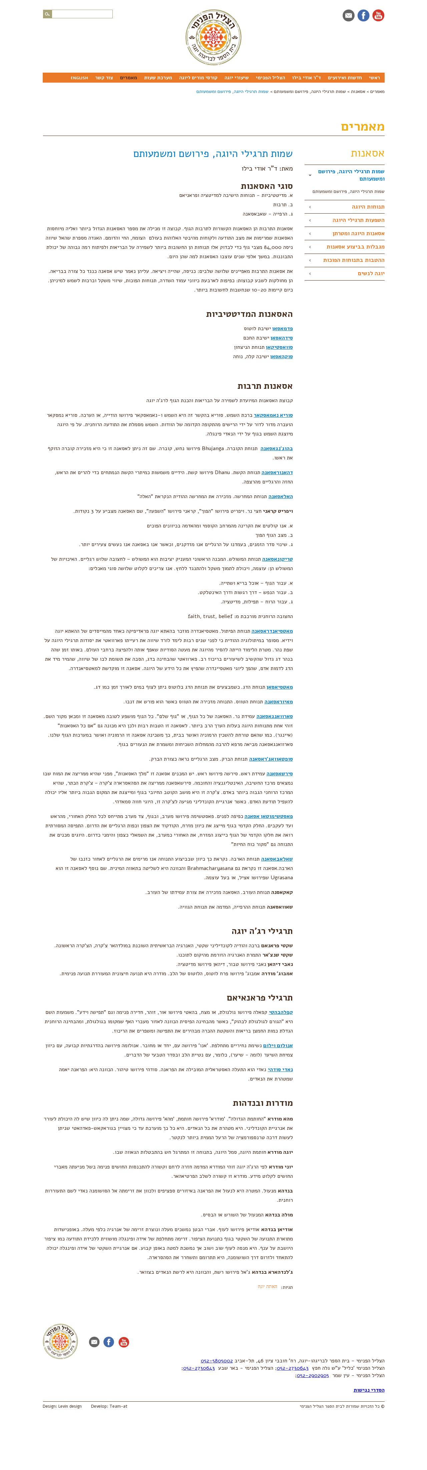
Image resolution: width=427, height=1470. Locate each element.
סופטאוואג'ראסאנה (271, 759)
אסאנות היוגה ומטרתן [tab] (359, 233)
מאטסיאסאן (280, 687)
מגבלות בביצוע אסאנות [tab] (356, 247)
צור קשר (104, 77)
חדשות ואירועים (345, 77)
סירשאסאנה (280, 773)
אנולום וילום (278, 1045)
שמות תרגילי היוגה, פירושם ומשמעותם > (308, 91)
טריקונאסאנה (277, 559)
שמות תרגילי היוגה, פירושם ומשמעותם (232, 91)
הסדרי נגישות (369, 1390)
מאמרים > (376, 91)
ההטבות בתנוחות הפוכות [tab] (354, 260)
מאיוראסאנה (279, 701)
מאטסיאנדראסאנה (272, 631)
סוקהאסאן (281, 356)
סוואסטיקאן (279, 347)
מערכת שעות (158, 77)
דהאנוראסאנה (277, 472)
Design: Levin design (62, 1406)
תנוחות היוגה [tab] (368, 207)
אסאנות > (357, 91)
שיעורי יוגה (237, 77)
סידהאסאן (282, 338)
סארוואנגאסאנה (275, 716)
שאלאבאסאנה (277, 859)
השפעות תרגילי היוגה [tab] (359, 220)
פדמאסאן (282, 328)
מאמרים (128, 77)
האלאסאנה (281, 496)
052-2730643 (293, 1368)
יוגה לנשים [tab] (371, 273)
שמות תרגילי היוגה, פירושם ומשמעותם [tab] (351, 175)
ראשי (374, 77)
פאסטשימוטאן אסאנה (269, 816)
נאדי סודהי (280, 1069)
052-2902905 (313, 1375)
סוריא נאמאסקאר (273, 415)
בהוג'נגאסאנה (277, 448)
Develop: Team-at (109, 1406)
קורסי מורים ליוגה (198, 77)
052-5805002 (217, 1360)
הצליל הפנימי (270, 77)
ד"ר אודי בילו (306, 77)
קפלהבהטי (281, 1012)
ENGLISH (79, 78)
